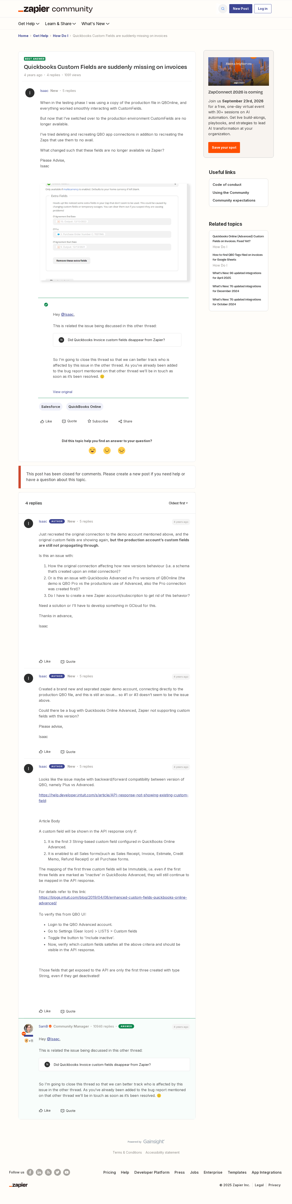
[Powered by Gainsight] (146, 1142)
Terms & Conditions (127, 1152)
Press (180, 1172)
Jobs (194, 1172)
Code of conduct (227, 184)
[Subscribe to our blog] (48, 1172)
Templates (237, 1172)
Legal (259, 1185)
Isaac (44, 90)
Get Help (26, 23)
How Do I (60, 36)
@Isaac (67, 314)
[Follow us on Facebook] (30, 1172)
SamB (43, 1026)
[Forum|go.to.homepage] (56, 8)
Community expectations (234, 200)
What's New (93, 23)
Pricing (109, 1172)
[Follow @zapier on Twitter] (57, 1172)
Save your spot (224, 147)
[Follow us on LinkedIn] (39, 1172)
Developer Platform (151, 1172)
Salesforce (50, 406)
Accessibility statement (163, 1152)
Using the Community (231, 192)
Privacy (275, 1185)
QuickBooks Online (84, 406)
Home (23, 36)
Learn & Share (58, 23)
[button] (240, 8)
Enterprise (213, 1172)
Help (125, 1172)
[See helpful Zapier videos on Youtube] (66, 1172)
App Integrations (267, 1172)
